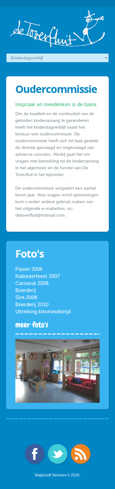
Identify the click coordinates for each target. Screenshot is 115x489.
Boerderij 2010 (31, 304)
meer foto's (31, 324)
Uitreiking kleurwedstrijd (43, 312)
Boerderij (25, 290)
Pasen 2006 (28, 269)
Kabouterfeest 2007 (37, 276)
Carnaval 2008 (31, 283)
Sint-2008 (26, 297)
